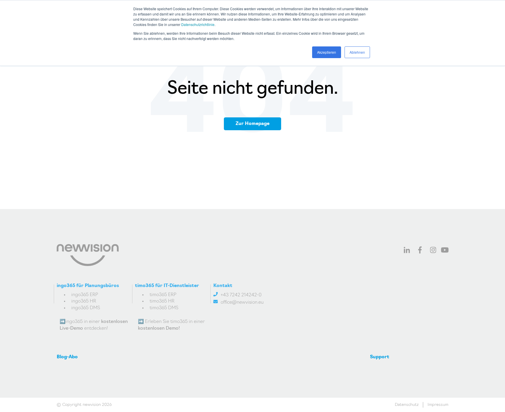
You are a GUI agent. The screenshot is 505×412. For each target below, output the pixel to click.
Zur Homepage (252, 123)
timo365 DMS (164, 308)
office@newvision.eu (242, 302)
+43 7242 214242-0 (241, 295)
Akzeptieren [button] (326, 52)
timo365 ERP (163, 295)
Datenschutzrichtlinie (198, 24)
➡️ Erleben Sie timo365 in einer (171, 325)
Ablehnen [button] (357, 52)
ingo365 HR (83, 301)
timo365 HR (162, 301)
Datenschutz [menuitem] (406, 405)
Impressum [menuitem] (438, 405)
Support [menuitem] (379, 357)
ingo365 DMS (85, 308)
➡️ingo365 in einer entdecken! (94, 325)
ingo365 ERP (84, 295)
